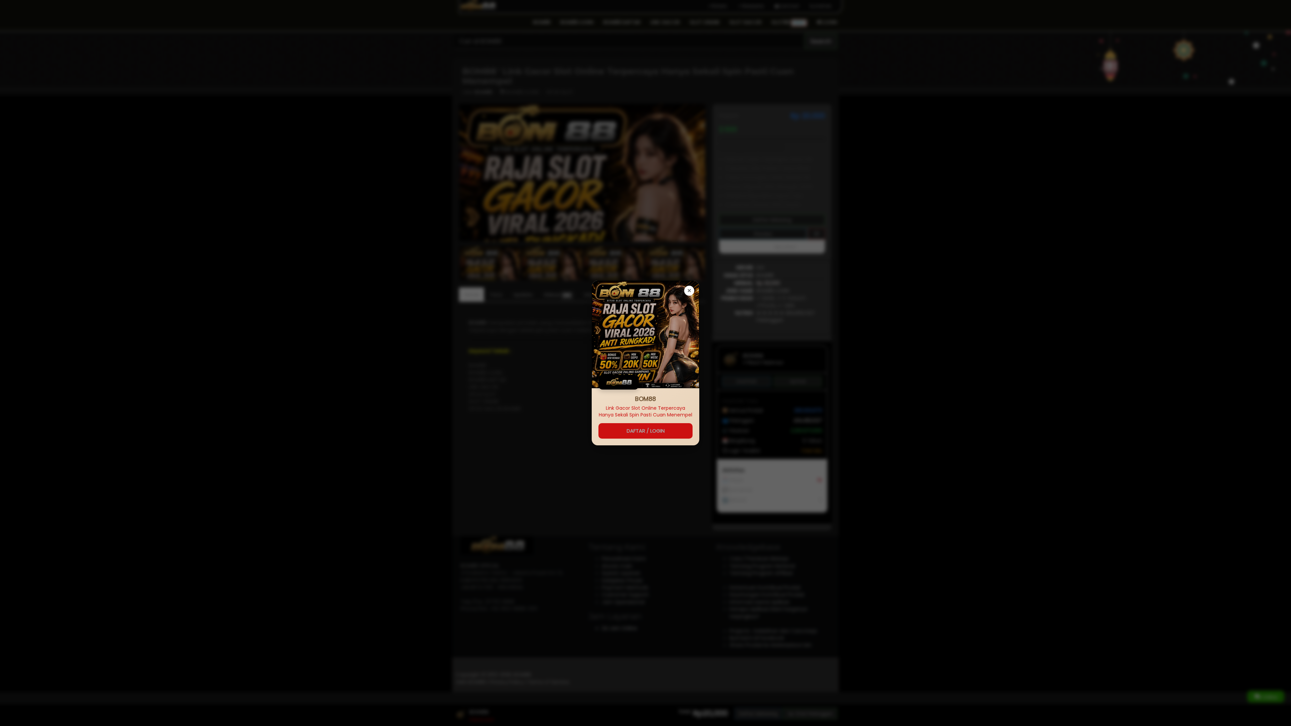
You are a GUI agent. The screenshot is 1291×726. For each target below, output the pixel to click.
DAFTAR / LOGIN (646, 430)
